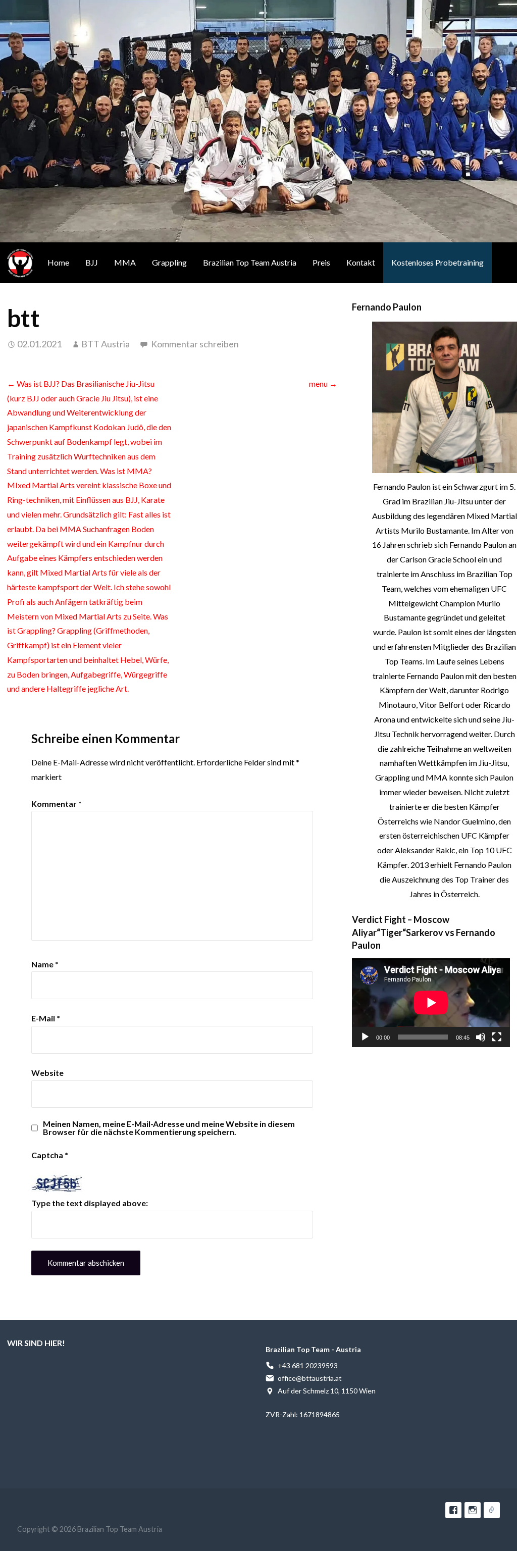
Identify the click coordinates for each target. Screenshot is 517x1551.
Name (45, 964)
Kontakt (360, 262)
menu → (323, 383)
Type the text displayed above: (89, 1203)
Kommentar (56, 803)
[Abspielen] (365, 1037)
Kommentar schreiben (195, 343)
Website (47, 1072)
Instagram (472, 1510)
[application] (431, 1002)
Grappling (169, 262)
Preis (321, 262)
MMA (125, 262)
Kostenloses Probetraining (437, 262)
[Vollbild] (497, 1037)
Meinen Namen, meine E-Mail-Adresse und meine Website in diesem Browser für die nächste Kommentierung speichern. (169, 1128)
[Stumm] (481, 1037)
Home (58, 262)
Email (492, 1510)
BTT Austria (105, 343)
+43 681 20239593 (308, 1365)
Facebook (453, 1510)
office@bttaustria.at (310, 1378)
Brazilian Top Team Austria (20, 262)
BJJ (91, 262)
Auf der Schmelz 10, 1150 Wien (327, 1390)
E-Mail (45, 1018)
